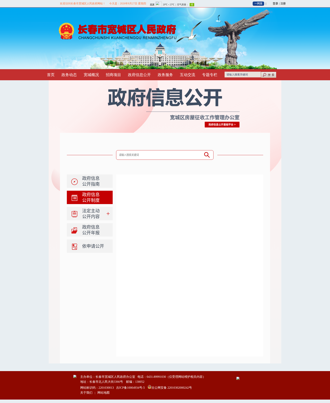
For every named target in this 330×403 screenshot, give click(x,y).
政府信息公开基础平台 (221, 124)
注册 (283, 3)
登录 (275, 3)
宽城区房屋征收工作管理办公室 (204, 117)
